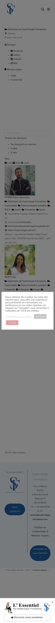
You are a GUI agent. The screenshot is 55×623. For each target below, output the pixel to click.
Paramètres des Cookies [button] (19, 316)
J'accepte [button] (40, 316)
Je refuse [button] (12, 323)
